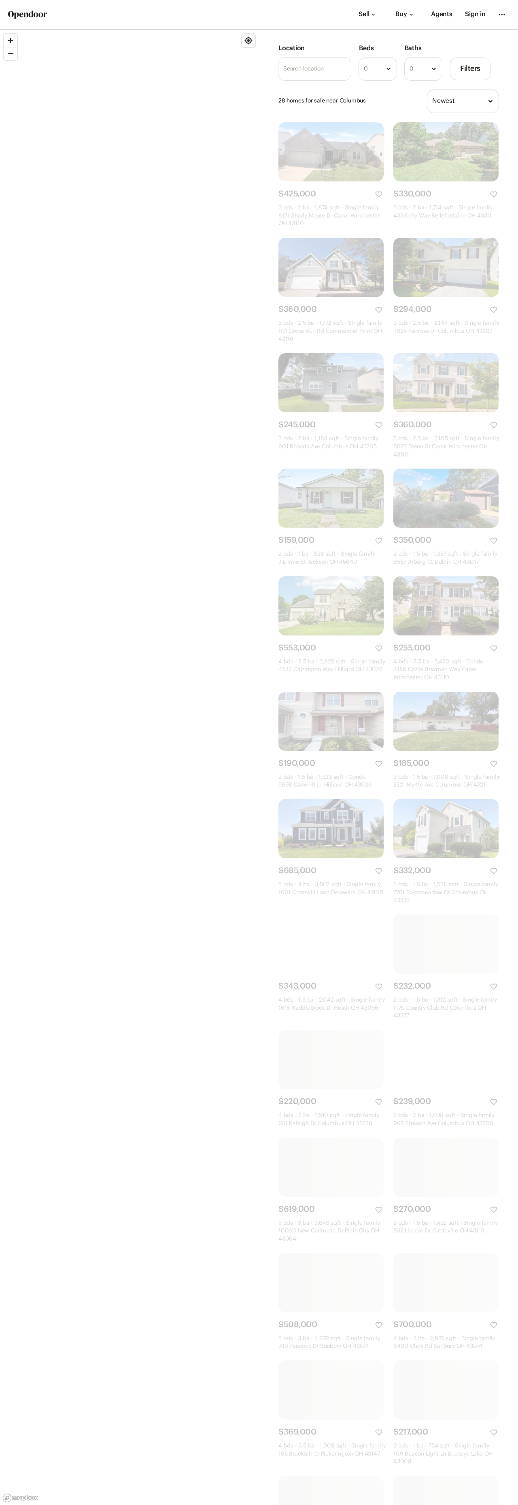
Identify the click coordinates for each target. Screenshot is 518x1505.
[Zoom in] (10, 40)
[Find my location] (248, 40)
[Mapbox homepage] (20, 1498)
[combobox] (377, 69)
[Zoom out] (10, 53)
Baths (413, 48)
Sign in (475, 14)
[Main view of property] (331, 151)
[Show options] (388, 69)
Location (291, 48)
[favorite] (379, 194)
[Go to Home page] (27, 15)
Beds (366, 48)
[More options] (502, 14)
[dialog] (436, 1477)
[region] (129, 767)
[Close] (498, 1470)
